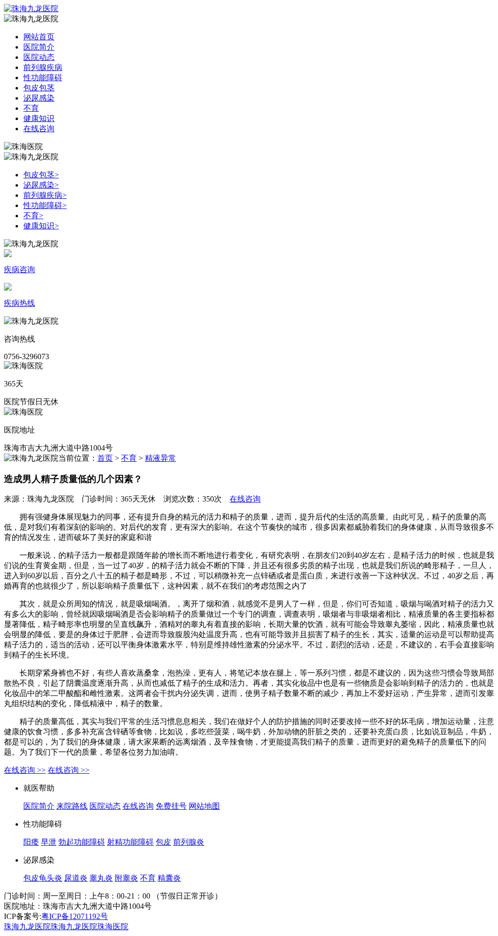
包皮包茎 (38, 88)
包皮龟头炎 (42, 878)
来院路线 (72, 806)
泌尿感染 (38, 98)
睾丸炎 (101, 878)
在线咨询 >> (25, 770)
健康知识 (38, 118)
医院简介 (38, 47)
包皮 (163, 842)
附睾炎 (126, 878)
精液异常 (160, 458)
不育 (31, 108)
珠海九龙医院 (27, 926)
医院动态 (38, 57)
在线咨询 (38, 128)
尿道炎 (76, 878)
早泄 (48, 842)
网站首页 (38, 37)
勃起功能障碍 (81, 842)
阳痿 (31, 842)
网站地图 (204, 806)
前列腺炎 (188, 842)
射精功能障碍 (130, 842)
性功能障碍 (42, 77)
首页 (105, 458)
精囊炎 (169, 878)
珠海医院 (112, 926)
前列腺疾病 (42, 67)
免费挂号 (171, 806)
